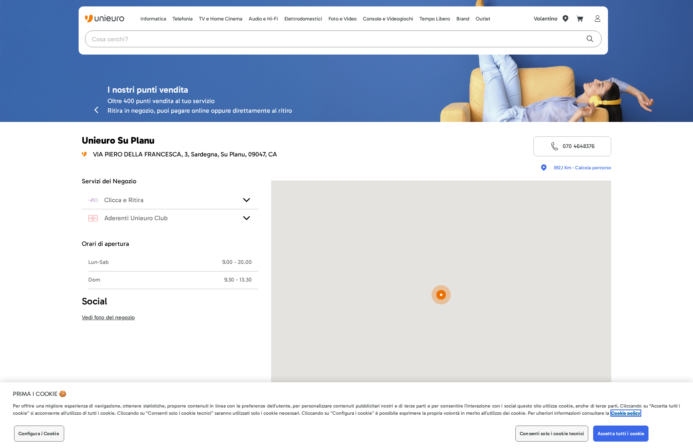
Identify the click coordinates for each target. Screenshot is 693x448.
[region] (346, 415)
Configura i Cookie (38, 433)
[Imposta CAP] (565, 18)
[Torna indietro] (96, 109)
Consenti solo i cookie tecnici (552, 433)
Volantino (545, 18)
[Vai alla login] (596, 18)
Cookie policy (625, 413)
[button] (441, 295)
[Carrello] (580, 18)
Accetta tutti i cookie (621, 433)
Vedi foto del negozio (108, 317)
